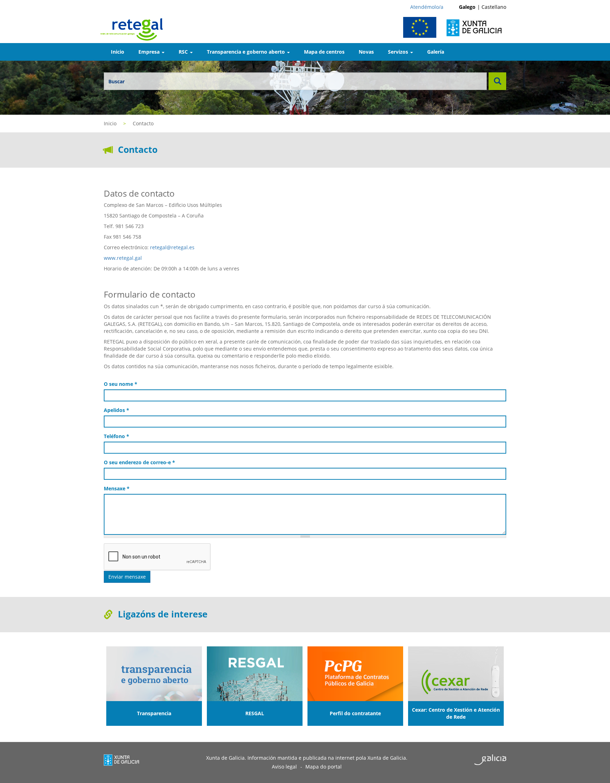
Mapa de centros (324, 51)
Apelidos (116, 410)
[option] (154, 686)
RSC (184, 51)
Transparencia (154, 713)
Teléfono (116, 436)
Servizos (398, 51)
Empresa (149, 51)
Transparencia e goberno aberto (246, 51)
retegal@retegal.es (172, 247)
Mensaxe (117, 488)
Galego (467, 7)
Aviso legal (284, 766)
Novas (366, 51)
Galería (435, 51)
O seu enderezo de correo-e (139, 462)
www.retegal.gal (123, 258)
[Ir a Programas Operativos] (422, 27)
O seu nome (120, 384)
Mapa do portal (323, 766)
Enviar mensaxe (127, 576)
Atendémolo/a (426, 7)
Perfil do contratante (355, 713)
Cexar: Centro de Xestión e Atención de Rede (456, 713)
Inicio (117, 51)
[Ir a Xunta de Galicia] (478, 27)
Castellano (494, 7)
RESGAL (254, 713)
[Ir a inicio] (134, 29)
